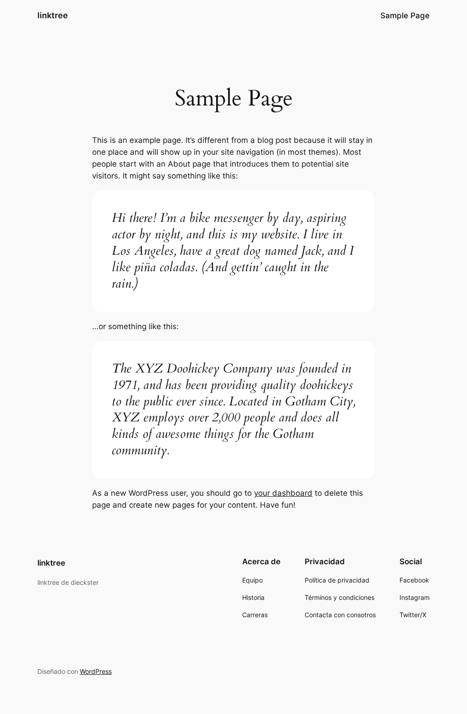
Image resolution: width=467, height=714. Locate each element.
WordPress (96, 671)
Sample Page (405, 15)
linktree (52, 15)
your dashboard (283, 493)
